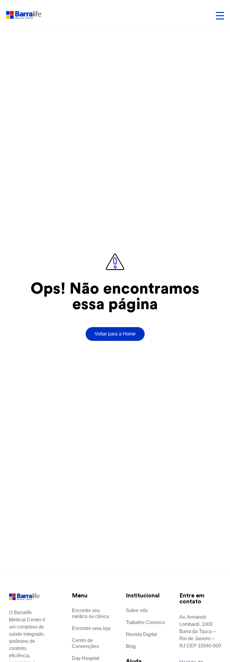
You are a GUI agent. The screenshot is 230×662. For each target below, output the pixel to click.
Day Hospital (85, 658)
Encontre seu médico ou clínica (90, 613)
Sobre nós (137, 610)
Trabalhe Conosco (145, 622)
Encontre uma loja (91, 628)
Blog (131, 646)
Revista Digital (141, 634)
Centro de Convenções (85, 643)
